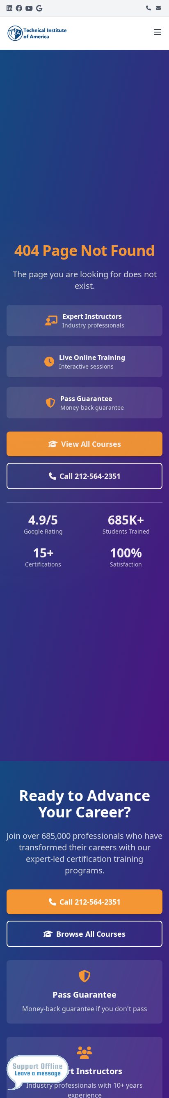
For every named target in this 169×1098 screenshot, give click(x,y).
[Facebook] (19, 8)
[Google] (39, 8)
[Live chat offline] (38, 1072)
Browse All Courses (91, 934)
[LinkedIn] (9, 8)
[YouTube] (29, 8)
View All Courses (91, 444)
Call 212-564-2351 (90, 476)
